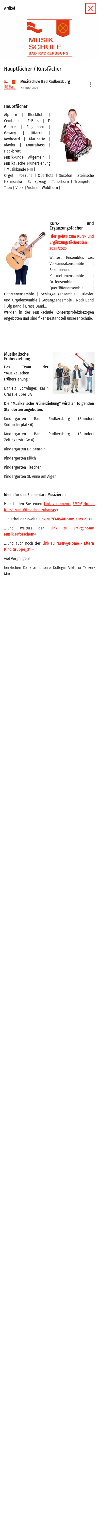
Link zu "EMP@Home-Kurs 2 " (64, 519)
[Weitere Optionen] (90, 84)
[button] (49, 38)
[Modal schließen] (90, 8)
